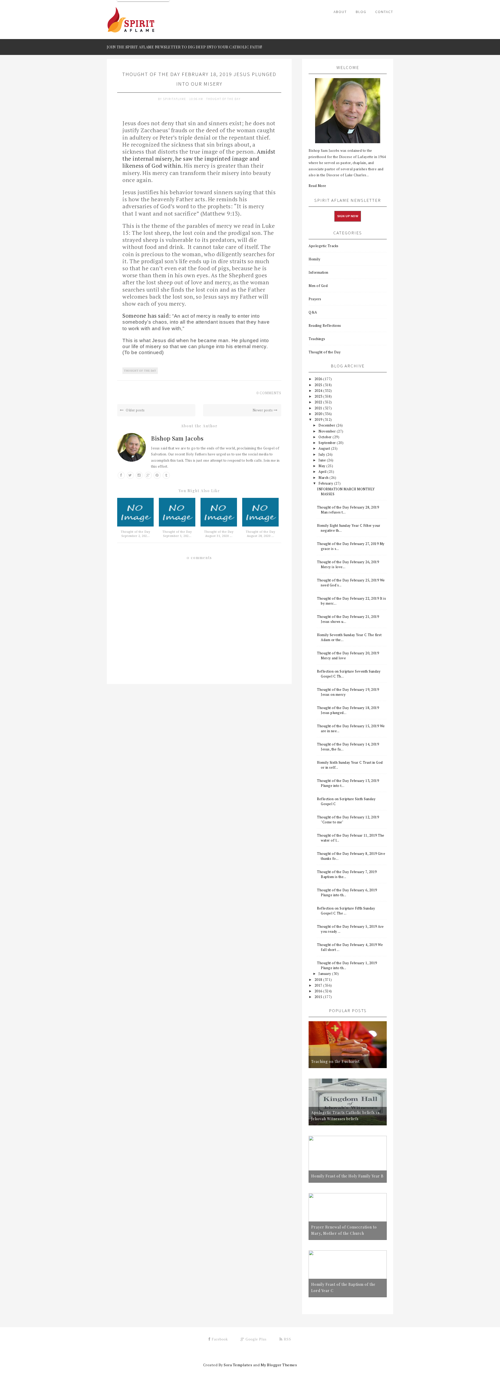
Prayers (315, 299)
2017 (319, 985)
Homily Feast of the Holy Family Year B (347, 1176)
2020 (319, 413)
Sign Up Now (347, 216)
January (325, 973)
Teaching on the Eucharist (335, 1061)
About (340, 11)
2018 (319, 979)
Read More (317, 185)
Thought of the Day (223, 99)
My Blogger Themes (279, 1364)
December (327, 425)
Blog (361, 11)
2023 (319, 396)
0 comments (269, 393)
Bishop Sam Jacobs (177, 438)
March (323, 477)
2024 (319, 390)
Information (318, 272)
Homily (314, 259)
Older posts (135, 410)
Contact (384, 11)
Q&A (313, 312)
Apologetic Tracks (324, 245)
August (324, 448)
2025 (319, 385)
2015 (319, 996)
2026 (319, 379)
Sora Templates (238, 1364)
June (322, 460)
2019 (319, 419)
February (326, 483)
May (322, 465)
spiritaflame (175, 99)
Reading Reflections (325, 325)
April (322, 471)
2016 (319, 991)
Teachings (317, 338)
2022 (319, 402)
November (327, 431)
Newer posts (263, 410)
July (322, 454)
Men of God (318, 285)
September (327, 442)
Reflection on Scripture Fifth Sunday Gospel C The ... (346, 911)
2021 (319, 408)
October (325, 437)
